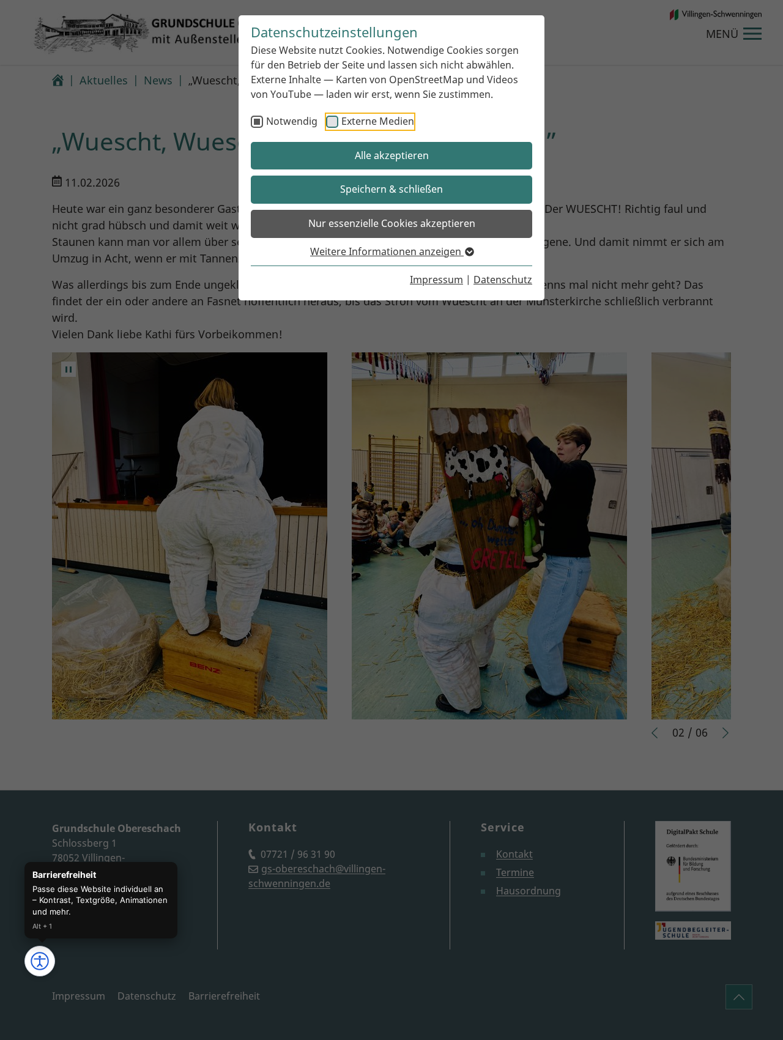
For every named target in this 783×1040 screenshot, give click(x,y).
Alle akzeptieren (392, 155)
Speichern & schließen (391, 189)
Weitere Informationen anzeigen (387, 251)
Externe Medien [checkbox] (377, 121)
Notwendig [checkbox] (291, 121)
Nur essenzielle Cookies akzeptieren (391, 223)
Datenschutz (502, 279)
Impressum (436, 279)
